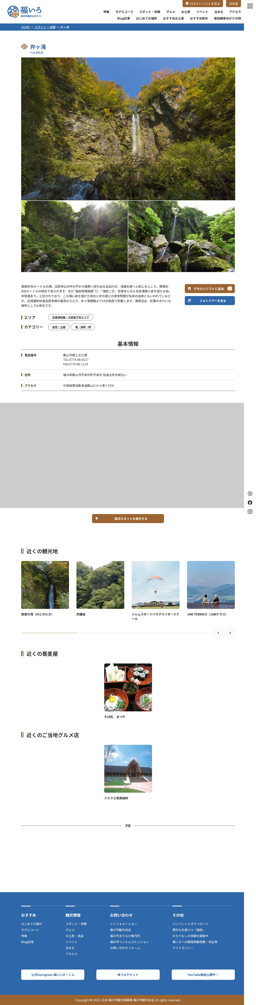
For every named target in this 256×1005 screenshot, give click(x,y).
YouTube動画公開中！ (203, 974)
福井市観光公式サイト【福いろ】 (24, 12)
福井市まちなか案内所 (125, 935)
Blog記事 (123, 18)
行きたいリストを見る (205, 3)
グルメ (170, 11)
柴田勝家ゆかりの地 (227, 18)
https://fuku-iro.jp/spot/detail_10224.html (125, 748)
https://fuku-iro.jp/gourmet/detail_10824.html (128, 666)
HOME (25, 27)
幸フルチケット (128, 974)
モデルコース (124, 11)
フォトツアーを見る (212, 300)
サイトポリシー (182, 947)
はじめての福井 (146, 18)
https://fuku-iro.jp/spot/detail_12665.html (42, 564)
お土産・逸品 (75, 935)
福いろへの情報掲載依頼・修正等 (194, 941)
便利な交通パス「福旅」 (188, 929)
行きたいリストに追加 (209, 288)
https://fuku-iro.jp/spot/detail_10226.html (153, 564)
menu (250, 6)
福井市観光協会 (120, 929)
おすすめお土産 (173, 18)
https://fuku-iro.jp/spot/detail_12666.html (97, 564)
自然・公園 (58, 327)
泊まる (218, 11)
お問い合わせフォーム (125, 947)
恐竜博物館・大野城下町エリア (70, 317)
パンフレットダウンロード (190, 923)
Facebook (250, 502)
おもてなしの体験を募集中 (190, 935)
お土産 (185, 11)
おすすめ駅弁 (199, 18)
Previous (218, 632)
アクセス (235, 11)
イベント (202, 11)
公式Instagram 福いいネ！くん (52, 974)
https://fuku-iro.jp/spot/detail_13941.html (208, 564)
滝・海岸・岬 (83, 327)
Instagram (250, 511)
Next (230, 632)
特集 (106, 11)
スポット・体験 (149, 11)
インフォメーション (123, 923)
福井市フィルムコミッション (129, 941)
